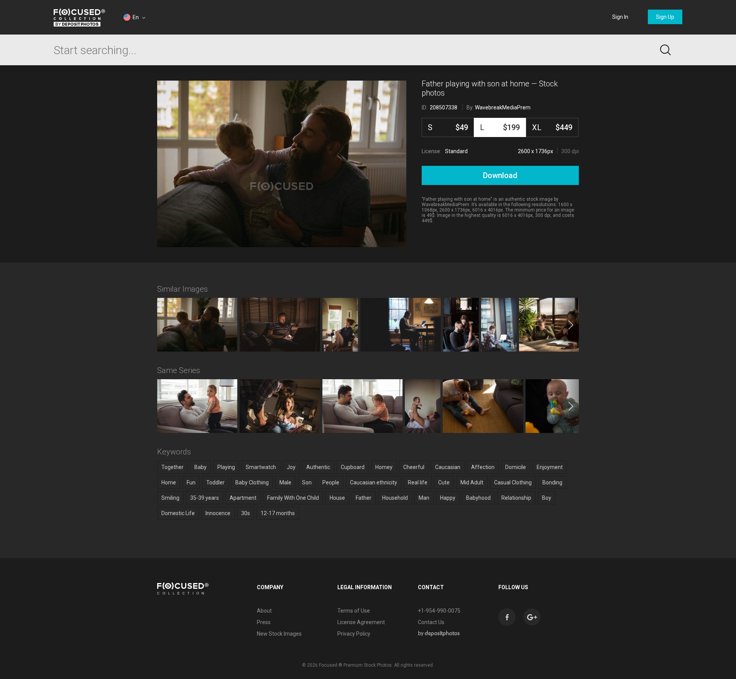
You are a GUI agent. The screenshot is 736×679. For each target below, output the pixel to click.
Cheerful (413, 467)
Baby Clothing (252, 482)
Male (285, 482)
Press (264, 622)
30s (245, 513)
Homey (384, 467)
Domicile (515, 467)
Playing (226, 467)
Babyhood (478, 498)
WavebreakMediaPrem (503, 107)
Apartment (243, 498)
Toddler (215, 482)
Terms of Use (353, 611)
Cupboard (353, 467)
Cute (444, 482)
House (337, 498)
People (330, 482)
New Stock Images (279, 634)
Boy (546, 498)
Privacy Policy (353, 634)
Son (307, 482)
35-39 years (204, 498)
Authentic (318, 467)
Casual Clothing (513, 482)
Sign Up (665, 17)
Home (168, 482)
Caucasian (447, 467)
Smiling (170, 498)
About (264, 611)
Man (424, 498)
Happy (447, 498)
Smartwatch (261, 467)
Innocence (217, 513)
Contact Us (431, 622)
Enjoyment (550, 467)
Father (363, 498)
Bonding (552, 482)
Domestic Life (178, 513)
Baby (200, 467)
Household (395, 498)
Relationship (516, 498)
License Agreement (361, 622)
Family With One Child (293, 498)
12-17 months (278, 513)
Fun (191, 482)
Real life (417, 482)
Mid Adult (471, 482)
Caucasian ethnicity (373, 482)
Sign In (620, 17)
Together (172, 467)
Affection (483, 467)
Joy (291, 467)
